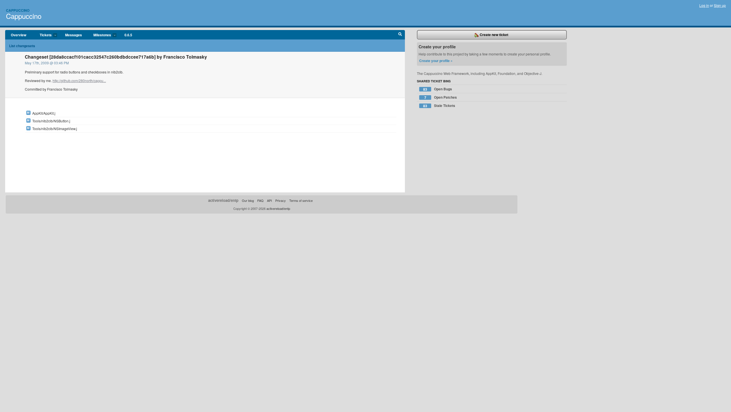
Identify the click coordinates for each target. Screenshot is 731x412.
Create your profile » (436, 60)
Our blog (248, 200)
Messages (73, 34)
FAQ (260, 200)
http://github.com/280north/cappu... (79, 80)
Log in (704, 5)
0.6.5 (128, 34)
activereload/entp (223, 200)
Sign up (720, 5)
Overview (18, 34)
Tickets (43, 35)
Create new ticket (493, 34)
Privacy (280, 200)
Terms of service (301, 200)
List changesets (22, 45)
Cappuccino (17, 10)
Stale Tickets (439, 105)
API (269, 200)
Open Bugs (437, 89)
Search (400, 35)
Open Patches (440, 97)
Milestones (99, 35)
